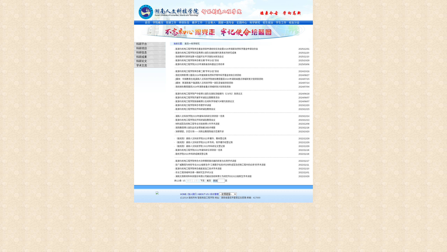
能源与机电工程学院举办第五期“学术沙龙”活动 (197, 60)
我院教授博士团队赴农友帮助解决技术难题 (195, 128)
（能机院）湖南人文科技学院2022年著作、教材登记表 (200, 138)
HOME (183, 194)
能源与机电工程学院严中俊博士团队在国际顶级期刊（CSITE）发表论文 (208, 94)
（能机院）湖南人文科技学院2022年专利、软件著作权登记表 (204, 142)
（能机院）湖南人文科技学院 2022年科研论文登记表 (200, 146)
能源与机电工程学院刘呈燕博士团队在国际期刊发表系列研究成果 (205, 53)
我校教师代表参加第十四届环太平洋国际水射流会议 (199, 56)
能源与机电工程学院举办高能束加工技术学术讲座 (198, 168)
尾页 (209, 181)
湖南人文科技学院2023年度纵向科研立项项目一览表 (199, 116)
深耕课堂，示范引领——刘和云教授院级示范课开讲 (199, 131)
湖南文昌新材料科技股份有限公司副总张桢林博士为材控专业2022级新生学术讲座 (213, 176)
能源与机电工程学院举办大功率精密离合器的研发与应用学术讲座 (205, 161)
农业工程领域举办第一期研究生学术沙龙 (194, 172)
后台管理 (214, 194)
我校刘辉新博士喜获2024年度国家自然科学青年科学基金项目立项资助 (208, 75)
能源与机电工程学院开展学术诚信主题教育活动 (197, 97)
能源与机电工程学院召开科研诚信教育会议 (195, 109)
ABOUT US (203, 194)
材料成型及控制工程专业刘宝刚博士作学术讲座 (197, 124)
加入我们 (192, 194)
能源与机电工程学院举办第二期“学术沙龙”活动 (197, 71)
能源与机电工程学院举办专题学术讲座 (193, 105)
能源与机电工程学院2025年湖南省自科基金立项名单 (199, 64)
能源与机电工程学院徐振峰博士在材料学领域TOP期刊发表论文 (204, 101)
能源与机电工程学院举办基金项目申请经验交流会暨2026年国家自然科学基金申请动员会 (216, 49)
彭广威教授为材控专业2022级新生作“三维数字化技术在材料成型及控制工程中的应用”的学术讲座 (220, 165)
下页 (202, 181)
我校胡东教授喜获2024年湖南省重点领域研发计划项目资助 (203, 87)
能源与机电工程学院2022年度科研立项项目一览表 (198, 150)
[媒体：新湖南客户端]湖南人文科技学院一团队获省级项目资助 (204, 83)
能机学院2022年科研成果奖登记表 (191, 154)
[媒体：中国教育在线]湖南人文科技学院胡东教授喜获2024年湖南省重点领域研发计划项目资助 (219, 79)
